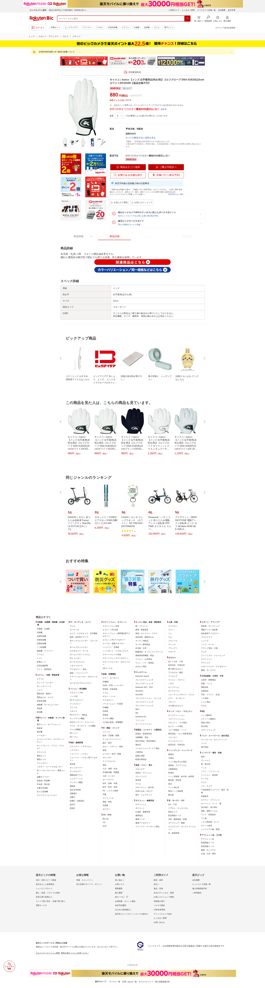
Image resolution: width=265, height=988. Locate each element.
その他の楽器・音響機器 (113, 722)
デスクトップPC (76, 693)
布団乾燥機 (41, 643)
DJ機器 (106, 707)
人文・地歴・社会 (110, 769)
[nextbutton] (204, 358)
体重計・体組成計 (77, 801)
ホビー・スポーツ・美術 (113, 746)
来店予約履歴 (120, 905)
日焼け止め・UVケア (144, 791)
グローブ (76, 36)
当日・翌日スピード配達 (46, 880)
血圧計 (72, 804)
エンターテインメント (112, 739)
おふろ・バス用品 (175, 726)
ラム (170, 637)
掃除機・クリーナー (45, 651)
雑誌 (104, 765)
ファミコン (140, 720)
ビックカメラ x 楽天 (38, 10)
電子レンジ (168, 27)
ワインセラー (42, 763)
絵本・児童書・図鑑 (111, 735)
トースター (41, 735)
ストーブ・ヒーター (45, 683)
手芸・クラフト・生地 (210, 695)
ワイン (171, 630)
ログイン (219, 28)
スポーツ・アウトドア (48, 36)
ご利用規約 (197, 893)
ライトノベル (108, 798)
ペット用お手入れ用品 (177, 762)
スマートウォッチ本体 (112, 655)
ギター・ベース (109, 696)
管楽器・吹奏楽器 (110, 689)
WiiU (137, 709)
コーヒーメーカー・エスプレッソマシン (50, 740)
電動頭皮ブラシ (76, 775)
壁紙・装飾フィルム (209, 811)
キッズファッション (176, 715)
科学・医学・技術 (110, 787)
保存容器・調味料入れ (144, 637)
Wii (136, 713)
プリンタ (73, 707)
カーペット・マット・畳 (211, 804)
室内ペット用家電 (175, 791)
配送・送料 (158, 880)
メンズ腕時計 (206, 715)
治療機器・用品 (141, 737)
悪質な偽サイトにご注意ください (75, 953)
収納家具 (204, 796)
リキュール (172, 641)
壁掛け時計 (205, 723)
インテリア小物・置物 (210, 829)
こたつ (39, 690)
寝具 (203, 757)
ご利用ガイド (173, 10)
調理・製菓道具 (141, 630)
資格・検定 (107, 802)
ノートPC (74, 696)
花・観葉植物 (173, 833)
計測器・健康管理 (142, 812)
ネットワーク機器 (77, 718)
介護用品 (139, 752)
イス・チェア (206, 786)
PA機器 (106, 682)
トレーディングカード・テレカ (181, 695)
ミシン (39, 658)
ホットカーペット (44, 686)
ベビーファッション (176, 719)
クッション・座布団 (209, 775)
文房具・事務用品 (208, 680)
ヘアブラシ (74, 750)
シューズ (204, 641)
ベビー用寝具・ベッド (177, 730)
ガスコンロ (41, 752)
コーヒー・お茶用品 (143, 659)
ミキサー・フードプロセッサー (50, 767)
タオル (204, 706)
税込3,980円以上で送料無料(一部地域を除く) (67, 10)
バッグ (204, 743)
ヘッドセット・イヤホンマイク (115, 651)
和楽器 (105, 715)
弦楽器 (105, 711)
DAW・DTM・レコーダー (113, 685)
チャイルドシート (175, 741)
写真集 (105, 805)
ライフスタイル (109, 761)
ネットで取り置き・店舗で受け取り (50, 901)
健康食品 (139, 815)
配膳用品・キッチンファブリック (149, 652)
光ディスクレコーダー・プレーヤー (83, 642)
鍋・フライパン (141, 626)
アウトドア (205, 663)
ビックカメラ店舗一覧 (206, 10)
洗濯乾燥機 (41, 636)
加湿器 (39, 708)
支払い (156, 884)
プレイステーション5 (144, 680)
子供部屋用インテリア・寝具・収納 (215, 791)
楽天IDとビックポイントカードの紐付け (131, 914)
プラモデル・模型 (175, 672)
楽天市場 (231, 10)
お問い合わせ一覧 (129, 982)
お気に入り (119, 884)
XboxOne (139, 691)
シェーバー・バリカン (79, 754)
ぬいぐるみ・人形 (175, 661)
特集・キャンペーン (84, 880)
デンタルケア (75, 771)
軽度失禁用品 (140, 759)
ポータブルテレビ (77, 662)
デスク (204, 782)
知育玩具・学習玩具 (176, 665)
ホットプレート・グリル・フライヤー (50, 747)
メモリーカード (76, 666)
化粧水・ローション (143, 773)
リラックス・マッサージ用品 (147, 827)
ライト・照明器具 (44, 669)
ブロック (172, 702)
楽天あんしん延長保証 (45, 884)
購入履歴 (118, 893)
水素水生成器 (42, 788)
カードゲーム (173, 687)
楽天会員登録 (229, 28)
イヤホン (100, 27)
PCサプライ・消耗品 (78, 715)
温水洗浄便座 (75, 790)
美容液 (138, 780)
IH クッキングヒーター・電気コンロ (51, 771)
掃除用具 (204, 687)
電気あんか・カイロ (45, 697)
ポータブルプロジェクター (81, 683)
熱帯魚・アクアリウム (177, 765)
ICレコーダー (75, 658)
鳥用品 (171, 773)
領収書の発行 (159, 901)
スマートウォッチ (208, 730)
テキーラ (172, 652)
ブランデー (172, 648)
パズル (171, 683)
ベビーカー (172, 737)
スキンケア (140, 769)
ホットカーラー (76, 768)
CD (104, 822)
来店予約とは (173, 194)
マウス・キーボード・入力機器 (83, 726)
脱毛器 (72, 764)
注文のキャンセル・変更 (164, 893)
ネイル (138, 784)
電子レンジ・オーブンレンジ (49, 724)
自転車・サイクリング (210, 626)
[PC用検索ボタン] (187, 18)
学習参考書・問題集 (111, 772)
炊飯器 (39, 728)
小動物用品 (172, 769)
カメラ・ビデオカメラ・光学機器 (83, 633)
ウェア (204, 652)
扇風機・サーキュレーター (48, 705)
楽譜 (104, 750)
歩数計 (72, 797)
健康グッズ (140, 819)
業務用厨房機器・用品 (144, 655)
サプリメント (140, 804)
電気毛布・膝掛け (44, 694)
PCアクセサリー (76, 700)
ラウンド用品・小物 (209, 648)
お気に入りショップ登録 (164, 897)
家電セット (55, 27)
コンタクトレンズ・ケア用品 (147, 748)
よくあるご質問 (188, 10)
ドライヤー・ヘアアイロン (81, 746)
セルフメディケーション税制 (48, 953)
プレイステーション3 (144, 702)
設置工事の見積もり (44, 897)
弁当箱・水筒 (140, 648)
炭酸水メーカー (43, 777)
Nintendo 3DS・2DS (144, 687)
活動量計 (73, 793)
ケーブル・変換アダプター (114, 643)
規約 (181, 194)
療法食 (171, 795)
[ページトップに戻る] (260, 611)
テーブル (204, 779)
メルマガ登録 (159, 905)
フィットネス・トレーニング (213, 655)
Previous (57, 61)
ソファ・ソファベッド (210, 771)
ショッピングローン (44, 888)
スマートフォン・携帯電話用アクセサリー (116, 634)
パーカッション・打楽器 (113, 704)
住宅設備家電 (42, 666)
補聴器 (72, 786)
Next (207, 61)
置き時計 (204, 726)
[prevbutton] (61, 358)
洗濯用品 (204, 691)
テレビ (157, 27)
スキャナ (73, 711)
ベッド (204, 768)
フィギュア (172, 676)
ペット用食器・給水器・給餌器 (181, 776)
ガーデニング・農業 (176, 823)
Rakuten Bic (41, 18)
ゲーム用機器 (75, 729)
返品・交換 (158, 888)
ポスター (106, 809)
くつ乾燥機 (41, 647)
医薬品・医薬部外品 (143, 734)
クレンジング (140, 776)
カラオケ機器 (108, 718)
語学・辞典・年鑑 (110, 783)
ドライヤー (87, 27)
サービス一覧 (114, 982)
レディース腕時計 (208, 719)
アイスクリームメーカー (47, 795)
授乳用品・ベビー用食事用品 (180, 734)
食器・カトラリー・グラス (146, 633)
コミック (106, 732)
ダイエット (140, 808)
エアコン (125, 27)
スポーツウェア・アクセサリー (214, 666)
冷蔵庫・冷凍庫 (43, 629)
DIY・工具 (172, 804)
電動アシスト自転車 (209, 630)
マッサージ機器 (76, 782)
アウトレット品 (207, 839)
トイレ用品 (205, 702)
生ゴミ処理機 (42, 792)
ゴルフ (65, 36)
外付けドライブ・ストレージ (82, 722)
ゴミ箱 (204, 818)
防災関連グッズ (174, 815)
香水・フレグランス (143, 795)
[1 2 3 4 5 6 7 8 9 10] (119, 116)
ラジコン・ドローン (176, 680)
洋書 (104, 794)
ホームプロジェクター (79, 647)
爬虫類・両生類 (174, 780)
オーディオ (74, 630)
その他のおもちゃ (175, 706)
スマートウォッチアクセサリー (115, 658)
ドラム (105, 693)
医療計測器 (140, 756)
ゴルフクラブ (206, 637)
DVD (105, 826)
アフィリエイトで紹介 (163, 914)
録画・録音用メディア (79, 637)
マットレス (205, 760)
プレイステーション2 (144, 706)
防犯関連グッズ (207, 843)
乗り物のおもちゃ (175, 669)
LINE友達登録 (159, 910)
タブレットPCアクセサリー (114, 640)
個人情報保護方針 (199, 888)
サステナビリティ (146, 982)
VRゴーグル (108, 668)
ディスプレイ (75, 704)
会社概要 (221, 10)
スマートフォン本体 (111, 626)
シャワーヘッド (76, 779)
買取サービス (41, 905)
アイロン (40, 655)
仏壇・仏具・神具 (208, 854)
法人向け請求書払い (123, 910)
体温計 (72, 808)
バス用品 (204, 698)
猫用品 (171, 754)
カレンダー (107, 758)
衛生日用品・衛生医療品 (145, 741)
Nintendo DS (140, 717)
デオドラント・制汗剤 (144, 787)
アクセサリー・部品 (78, 669)
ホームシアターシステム (80, 655)
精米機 (39, 732)
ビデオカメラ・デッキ (79, 651)
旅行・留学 (107, 743)
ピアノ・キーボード (111, 678)
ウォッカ (172, 644)
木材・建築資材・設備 (177, 819)
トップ (32, 36)
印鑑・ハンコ (206, 683)
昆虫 (170, 784)
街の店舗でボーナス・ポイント (89, 884)
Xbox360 (139, 695)
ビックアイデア (71, 27)
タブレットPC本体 (110, 630)
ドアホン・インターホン (178, 808)
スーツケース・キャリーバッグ (214, 740)
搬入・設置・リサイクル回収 (48, 893)
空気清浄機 (112, 27)
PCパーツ (74, 733)
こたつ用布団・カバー (210, 822)
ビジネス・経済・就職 (112, 754)
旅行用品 (204, 747)
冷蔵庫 (136, 27)
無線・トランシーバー (79, 673)
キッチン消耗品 (141, 641)
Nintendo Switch (142, 676)
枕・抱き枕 (205, 764)
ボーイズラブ (108, 780)
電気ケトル (41, 759)
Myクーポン (120, 897)
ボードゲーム (173, 691)
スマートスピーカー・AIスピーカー (83, 678)
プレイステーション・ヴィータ (148, 698)
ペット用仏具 (173, 787)
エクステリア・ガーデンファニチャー (182, 828)
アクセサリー (108, 700)
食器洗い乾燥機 (43, 781)
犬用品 (171, 758)
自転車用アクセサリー (210, 633)
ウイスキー (172, 626)
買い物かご (119, 880)
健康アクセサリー (142, 823)
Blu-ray (106, 819)
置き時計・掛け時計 (209, 807)
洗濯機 (147, 27)
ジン (170, 633)
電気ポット (41, 756)
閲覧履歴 (118, 888)
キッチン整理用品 (142, 644)
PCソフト (74, 737)
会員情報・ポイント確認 (125, 901)
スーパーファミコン (143, 724)
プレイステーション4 (144, 683)
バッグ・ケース (207, 644)
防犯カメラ (172, 812)
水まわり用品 (140, 666)
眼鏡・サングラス (208, 670)
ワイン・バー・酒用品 (144, 663)
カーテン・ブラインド (210, 800)
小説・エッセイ (109, 776)
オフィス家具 (206, 826)
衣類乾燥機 (41, 640)
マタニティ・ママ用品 (177, 723)
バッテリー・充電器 (111, 647)
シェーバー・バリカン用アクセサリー (83, 759)
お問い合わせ (159, 922)
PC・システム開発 (110, 791)
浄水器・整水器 (43, 784)
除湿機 (39, 712)
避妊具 (138, 745)
